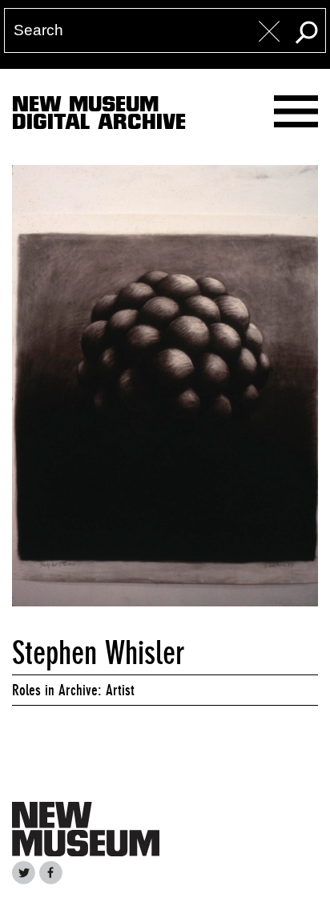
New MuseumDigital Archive (99, 116)
